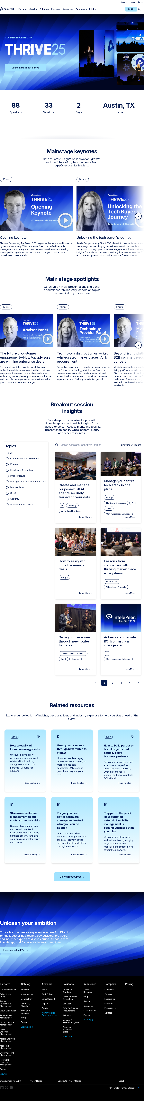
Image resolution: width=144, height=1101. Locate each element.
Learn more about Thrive (25, 67)
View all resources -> (72, 876)
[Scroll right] (138, 216)
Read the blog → (32, 783)
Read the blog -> (79, 783)
